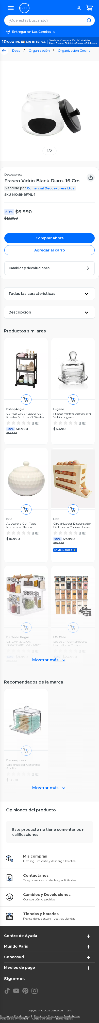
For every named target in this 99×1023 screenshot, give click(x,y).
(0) (37, 423)
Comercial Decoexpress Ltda (51, 188)
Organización (39, 50)
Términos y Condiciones (14, 1016)
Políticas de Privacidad (14, 1018)
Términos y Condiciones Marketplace (57, 1016)
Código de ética (42, 1018)
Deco (16, 50)
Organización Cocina (74, 50)
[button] (49, 32)
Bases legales (64, 1018)
